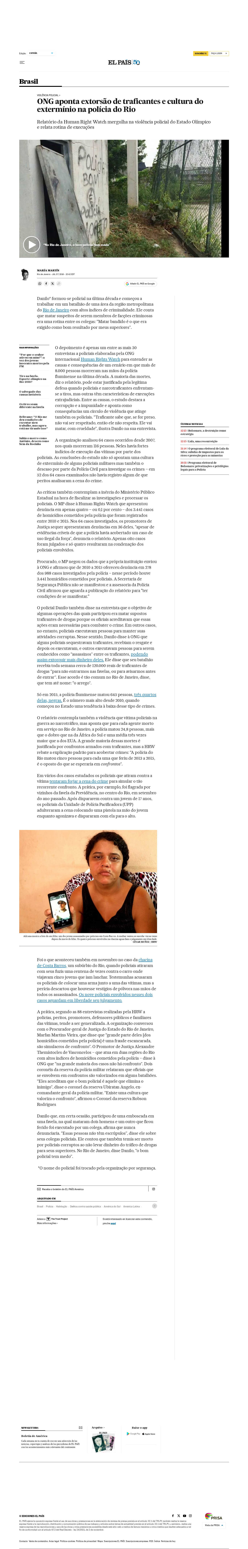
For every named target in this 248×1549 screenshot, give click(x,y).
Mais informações (46, 1223)
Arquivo (97, 1427)
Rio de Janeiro (56, 309)
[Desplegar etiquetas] (154, 1206)
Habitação (61, 1206)
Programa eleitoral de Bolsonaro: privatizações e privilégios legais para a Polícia (205, 466)
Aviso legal (54, 1541)
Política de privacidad (86, 1541)
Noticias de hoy (168, 1541)
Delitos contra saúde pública (85, 1206)
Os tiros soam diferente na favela (31, 406)
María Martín (48, 270)
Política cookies (67, 1541)
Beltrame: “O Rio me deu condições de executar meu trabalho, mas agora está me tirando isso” (33, 423)
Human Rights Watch (100, 359)
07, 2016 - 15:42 (63, 274)
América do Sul (112, 1206)
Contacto (23, 1541)
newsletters (29, 1427)
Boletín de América (34, 1436)
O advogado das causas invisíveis (30, 393)
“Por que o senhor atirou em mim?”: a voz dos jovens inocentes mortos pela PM (34, 361)
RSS (151, 1541)
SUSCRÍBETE (201, 53)
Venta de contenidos (38, 1541)
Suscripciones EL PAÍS (114, 1541)
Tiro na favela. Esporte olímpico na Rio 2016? (32, 379)
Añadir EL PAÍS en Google (142, 283)
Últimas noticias (192, 424)
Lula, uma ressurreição (202, 441)
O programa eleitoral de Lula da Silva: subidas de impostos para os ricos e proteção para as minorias (205, 452)
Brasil (28, 81)
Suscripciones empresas (137, 1541)
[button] (124, 199)
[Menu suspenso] (22, 62)
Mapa (100, 1541)
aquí (113, 1223)
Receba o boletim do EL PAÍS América (63, 1189)
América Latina (131, 1206)
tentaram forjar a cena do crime (79, 781)
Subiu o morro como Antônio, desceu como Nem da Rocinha (34, 441)
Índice (157, 1541)
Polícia (49, 1206)
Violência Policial (47, 95)
